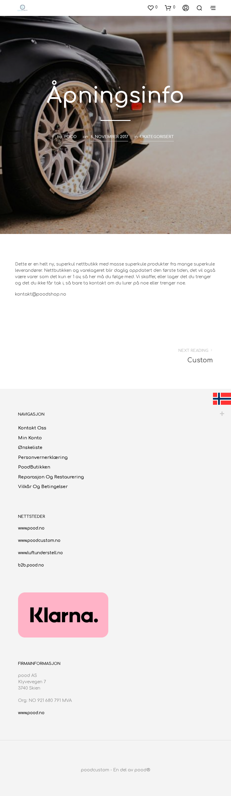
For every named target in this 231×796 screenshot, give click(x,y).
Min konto (30, 438)
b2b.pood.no (31, 565)
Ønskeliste (30, 447)
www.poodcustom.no (39, 540)
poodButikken (34, 467)
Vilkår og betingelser (43, 486)
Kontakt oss (32, 428)
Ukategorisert (157, 136)
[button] (152, 8)
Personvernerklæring (43, 457)
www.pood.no (31, 528)
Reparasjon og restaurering (51, 477)
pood (70, 136)
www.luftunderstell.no (40, 553)
